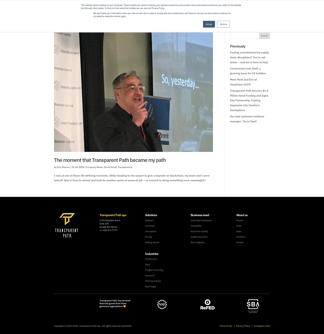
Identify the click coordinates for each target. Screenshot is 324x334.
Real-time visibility (199, 231)
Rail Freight (150, 286)
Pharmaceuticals (153, 281)
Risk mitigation (198, 242)
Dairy (147, 264)
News (239, 231)
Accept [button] (209, 24)
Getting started (152, 242)
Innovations (150, 231)
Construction (151, 259)
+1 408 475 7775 (108, 230)
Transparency (125, 167)
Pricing (148, 236)
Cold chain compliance (201, 220)
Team (238, 225)
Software (149, 220)
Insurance (150, 275)
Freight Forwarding (154, 270)
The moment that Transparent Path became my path (110, 160)
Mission (239, 220)
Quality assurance (199, 236)
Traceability (196, 225)
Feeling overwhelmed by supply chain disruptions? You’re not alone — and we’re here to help (249, 57)
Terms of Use (226, 326)
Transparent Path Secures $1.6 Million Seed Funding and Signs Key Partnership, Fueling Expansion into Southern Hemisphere (249, 100)
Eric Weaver (63, 167)
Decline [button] (223, 24)
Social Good (110, 167)
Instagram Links (262, 326)
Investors (240, 236)
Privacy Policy (243, 326)
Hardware (150, 225)
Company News (94, 167)
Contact (240, 242)
